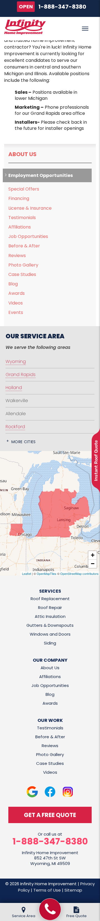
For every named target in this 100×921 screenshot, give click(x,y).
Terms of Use (47, 890)
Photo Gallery (23, 265)
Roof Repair (50, 607)
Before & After (24, 245)
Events (15, 312)
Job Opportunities (28, 236)
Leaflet (26, 573)
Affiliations (19, 227)
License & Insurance (30, 208)
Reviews (17, 255)
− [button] (92, 563)
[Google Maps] (32, 791)
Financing (18, 198)
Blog (13, 283)
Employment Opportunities (40, 175)
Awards (16, 293)
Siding (50, 643)
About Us (22, 154)
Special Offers (23, 189)
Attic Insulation (50, 616)
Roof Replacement (50, 599)
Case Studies (22, 274)
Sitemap (73, 890)
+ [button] (92, 555)
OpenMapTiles (46, 573)
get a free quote (50, 815)
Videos (15, 303)
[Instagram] (67, 791)
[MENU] (85, 28)
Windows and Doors (50, 634)
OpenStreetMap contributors (79, 573)
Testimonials (22, 217)
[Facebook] (50, 791)
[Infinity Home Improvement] (50, 909)
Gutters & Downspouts (50, 625)
